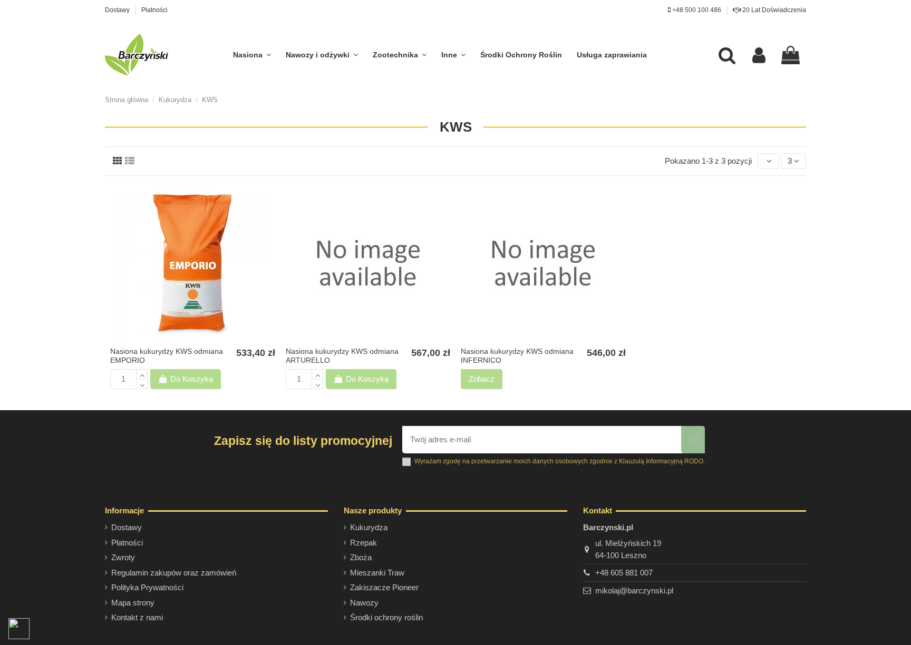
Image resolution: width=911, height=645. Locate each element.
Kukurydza (368, 527)
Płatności (154, 10)
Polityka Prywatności (147, 587)
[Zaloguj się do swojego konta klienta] (759, 54)
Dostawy (118, 10)
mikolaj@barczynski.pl (634, 590)
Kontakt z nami (137, 617)
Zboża (361, 557)
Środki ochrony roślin (386, 617)
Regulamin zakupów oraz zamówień (173, 572)
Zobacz (482, 378)
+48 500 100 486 (696, 10)
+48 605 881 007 (624, 572)
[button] (252, 55)
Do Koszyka (191, 378)
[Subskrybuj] (693, 440)
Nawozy (364, 602)
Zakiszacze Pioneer (384, 587)
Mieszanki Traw (377, 572)
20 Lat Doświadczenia (773, 10)
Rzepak (363, 542)
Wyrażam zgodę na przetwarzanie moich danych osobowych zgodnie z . (559, 461)
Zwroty (123, 557)
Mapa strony (132, 602)
